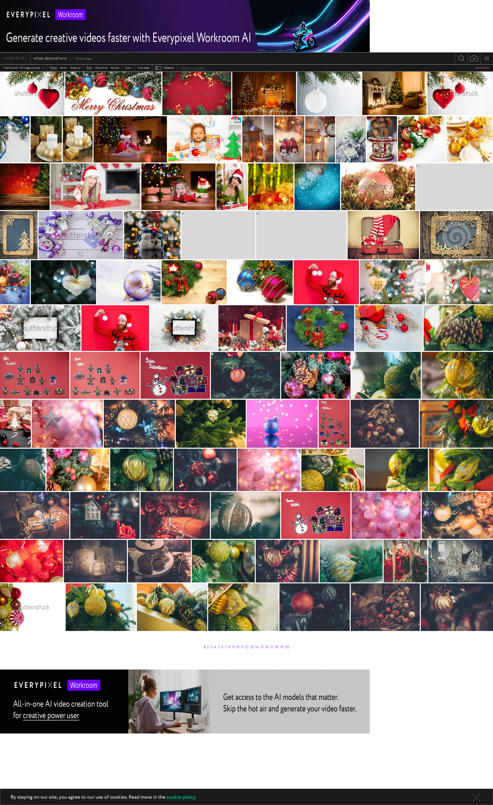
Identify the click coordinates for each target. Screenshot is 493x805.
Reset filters (482, 68)
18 (276, 647)
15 (261, 647)
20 (287, 647)
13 (252, 647)
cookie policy (181, 797)
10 (237, 647)
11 (242, 647)
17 (271, 647)
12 (247, 647)
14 (257, 647)
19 (281, 647)
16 (266, 647)
